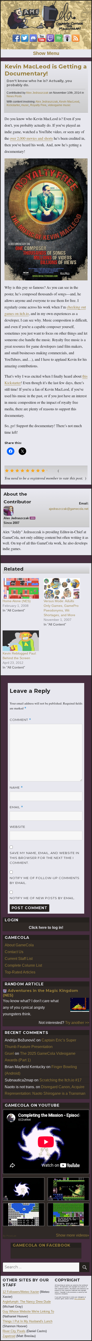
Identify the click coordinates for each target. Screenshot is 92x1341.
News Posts (14, 96)
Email (16, 807)
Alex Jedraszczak (37, 92)
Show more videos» (72, 1235)
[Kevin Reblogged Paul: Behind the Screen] (21, 640)
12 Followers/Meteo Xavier (21, 1292)
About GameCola (19, 945)
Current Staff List (19, 959)
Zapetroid (9, 1336)
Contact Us (14, 952)
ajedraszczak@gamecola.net (68, 509)
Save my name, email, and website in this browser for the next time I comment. (44, 858)
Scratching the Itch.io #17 (60, 1080)
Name (16, 788)
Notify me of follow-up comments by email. (44, 880)
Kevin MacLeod (69, 101)
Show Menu (46, 53)
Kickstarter (13, 105)
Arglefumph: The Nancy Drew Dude (27, 1301)
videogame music (59, 105)
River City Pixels (14, 1331)
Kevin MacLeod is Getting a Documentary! (46, 70)
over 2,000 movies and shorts (31, 138)
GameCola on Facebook (42, 1245)
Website (17, 827)
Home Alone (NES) (17, 601)
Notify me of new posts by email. (42, 898)
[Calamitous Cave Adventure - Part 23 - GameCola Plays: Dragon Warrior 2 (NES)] (23, 1214)
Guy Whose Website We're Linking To (28, 1311)
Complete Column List (23, 965)
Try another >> (77, 1023)
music (25, 105)
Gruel (9, 1053)
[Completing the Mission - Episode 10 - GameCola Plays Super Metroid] (23, 1189)
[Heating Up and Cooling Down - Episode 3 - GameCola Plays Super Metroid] (68, 1189)
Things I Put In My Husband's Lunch (27, 1321)
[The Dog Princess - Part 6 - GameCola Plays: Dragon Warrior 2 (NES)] (68, 1214)
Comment (20, 720)
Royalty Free (38, 105)
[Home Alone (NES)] (21, 588)
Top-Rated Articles (20, 972)
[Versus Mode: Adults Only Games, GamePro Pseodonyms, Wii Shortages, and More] (62, 588)
